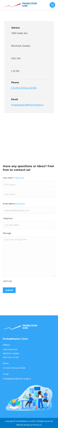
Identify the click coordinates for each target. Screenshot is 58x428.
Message (7, 233)
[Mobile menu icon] (52, 5)
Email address (14, 203)
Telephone (8, 218)
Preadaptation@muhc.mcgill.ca (27, 104)
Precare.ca (37, 425)
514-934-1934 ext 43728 (23, 87)
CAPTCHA (7, 281)
